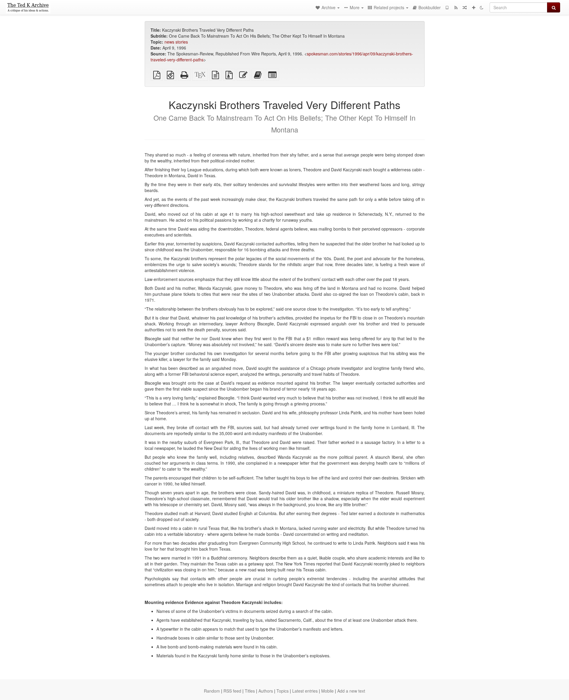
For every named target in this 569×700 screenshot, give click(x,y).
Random (212, 691)
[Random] (464, 7)
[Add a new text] (473, 7)
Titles (250, 691)
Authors (265, 691)
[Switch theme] (481, 7)
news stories (176, 42)
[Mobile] (446, 7)
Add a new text (351, 691)
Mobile (327, 691)
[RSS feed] (455, 7)
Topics (282, 691)
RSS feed (232, 691)
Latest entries (305, 691)
